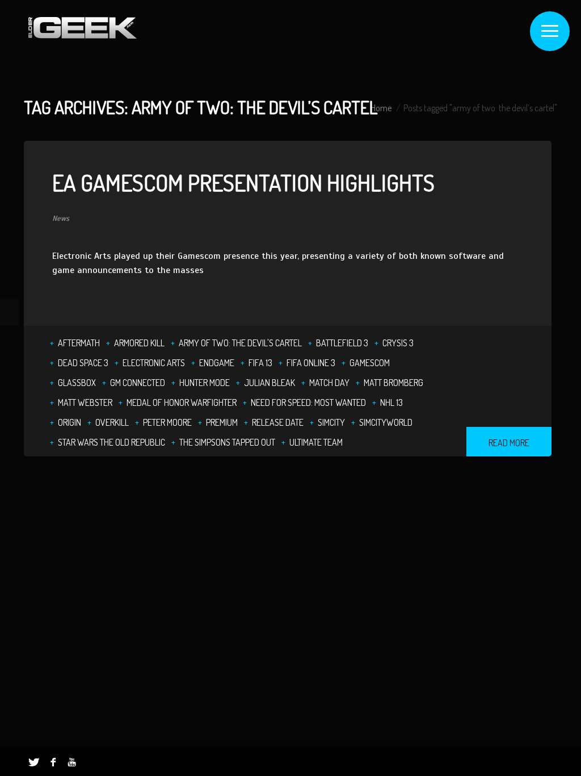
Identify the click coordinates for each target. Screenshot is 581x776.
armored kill (139, 343)
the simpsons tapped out (227, 442)
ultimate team (316, 442)
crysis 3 (398, 343)
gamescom (370, 362)
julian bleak (269, 382)
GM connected (137, 382)
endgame (216, 362)
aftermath (79, 343)
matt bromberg (393, 382)
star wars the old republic (111, 442)
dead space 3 (83, 362)
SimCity (331, 422)
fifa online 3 (311, 362)
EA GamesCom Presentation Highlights (243, 182)
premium (222, 422)
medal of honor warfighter (182, 402)
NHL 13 (391, 402)
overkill (112, 422)
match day (329, 382)
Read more (509, 442)
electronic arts (154, 362)
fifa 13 (260, 362)
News (60, 218)
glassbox (77, 382)
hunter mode (204, 382)
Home (381, 108)
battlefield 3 (342, 343)
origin (69, 422)
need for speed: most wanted (308, 402)
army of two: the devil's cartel (240, 343)
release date (278, 422)
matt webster (85, 402)
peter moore (167, 422)
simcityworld (385, 422)
